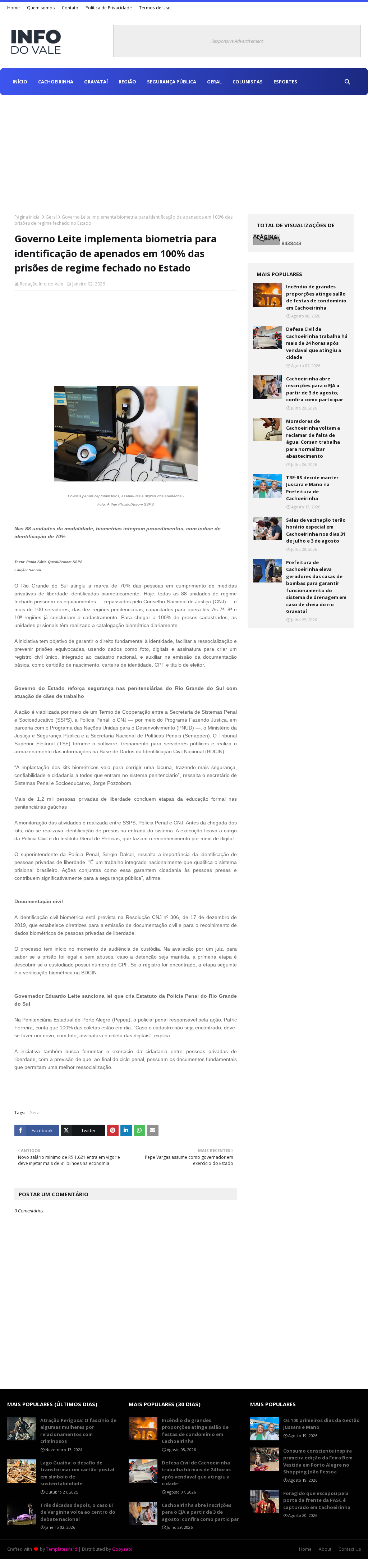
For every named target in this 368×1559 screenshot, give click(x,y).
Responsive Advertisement (237, 41)
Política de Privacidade (109, 8)
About (325, 1549)
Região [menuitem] (127, 81)
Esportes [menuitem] (285, 81)
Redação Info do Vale (41, 284)
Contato (70, 8)
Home (13, 8)
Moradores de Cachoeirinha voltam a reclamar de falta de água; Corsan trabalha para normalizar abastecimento (313, 439)
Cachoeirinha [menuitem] (55, 81)
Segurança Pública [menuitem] (171, 81)
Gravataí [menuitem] (96, 81)
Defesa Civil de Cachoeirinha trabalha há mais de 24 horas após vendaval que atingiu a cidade (317, 343)
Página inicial (27, 217)
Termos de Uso (155, 8)
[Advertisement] (184, 149)
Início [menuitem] (20, 81)
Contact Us (350, 1549)
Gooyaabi (122, 1549)
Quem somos (41, 8)
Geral (51, 217)
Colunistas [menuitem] (248, 81)
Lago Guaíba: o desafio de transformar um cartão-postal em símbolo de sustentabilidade (77, 1473)
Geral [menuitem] (214, 81)
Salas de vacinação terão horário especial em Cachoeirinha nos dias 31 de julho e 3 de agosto (316, 530)
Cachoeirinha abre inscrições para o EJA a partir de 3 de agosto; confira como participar (314, 389)
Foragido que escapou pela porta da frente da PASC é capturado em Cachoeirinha (316, 1500)
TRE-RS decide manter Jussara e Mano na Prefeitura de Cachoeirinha (312, 488)
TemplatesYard (61, 1549)
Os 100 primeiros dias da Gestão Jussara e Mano (321, 1424)
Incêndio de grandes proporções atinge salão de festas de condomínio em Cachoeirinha (316, 297)
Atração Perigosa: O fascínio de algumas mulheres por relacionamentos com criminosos (78, 1431)
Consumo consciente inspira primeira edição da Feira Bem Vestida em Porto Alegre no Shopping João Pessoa (318, 1461)
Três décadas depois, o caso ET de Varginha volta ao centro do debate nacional (77, 1512)
